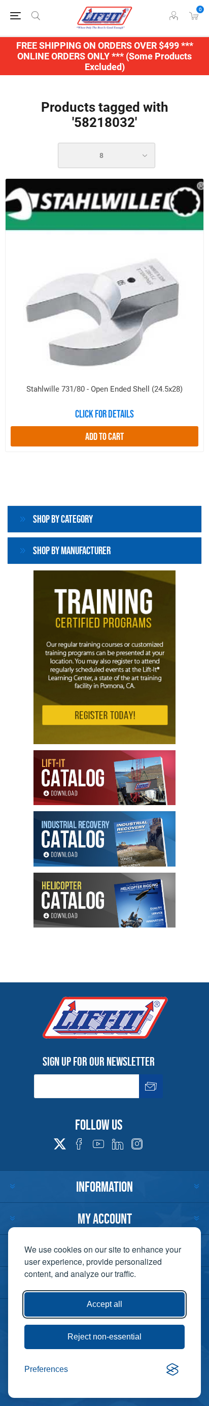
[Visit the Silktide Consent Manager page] (172, 1369)
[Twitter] (60, 1141)
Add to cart (104, 436)
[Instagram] (137, 1144)
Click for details (104, 414)
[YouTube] (98, 1144)
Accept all (104, 1304)
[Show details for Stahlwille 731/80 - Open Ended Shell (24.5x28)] (104, 278)
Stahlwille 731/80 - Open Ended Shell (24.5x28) (104, 389)
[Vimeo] (118, 1144)
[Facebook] (79, 1144)
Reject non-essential (104, 1336)
